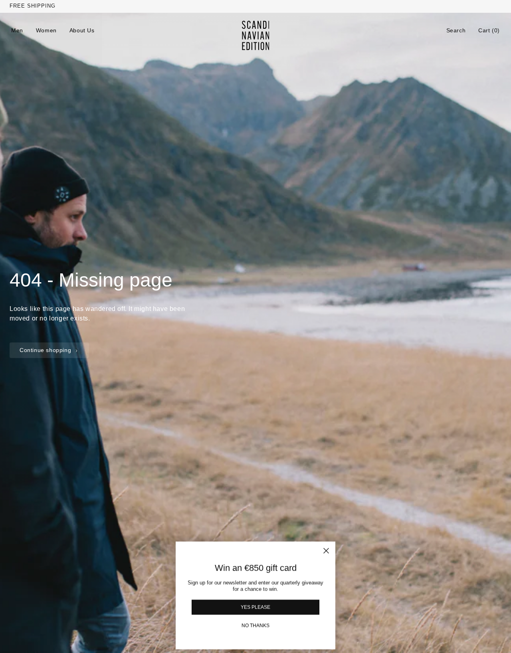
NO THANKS (255, 625)
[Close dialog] (326, 550)
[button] (456, 30)
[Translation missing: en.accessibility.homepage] (255, 35)
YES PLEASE (255, 606)
